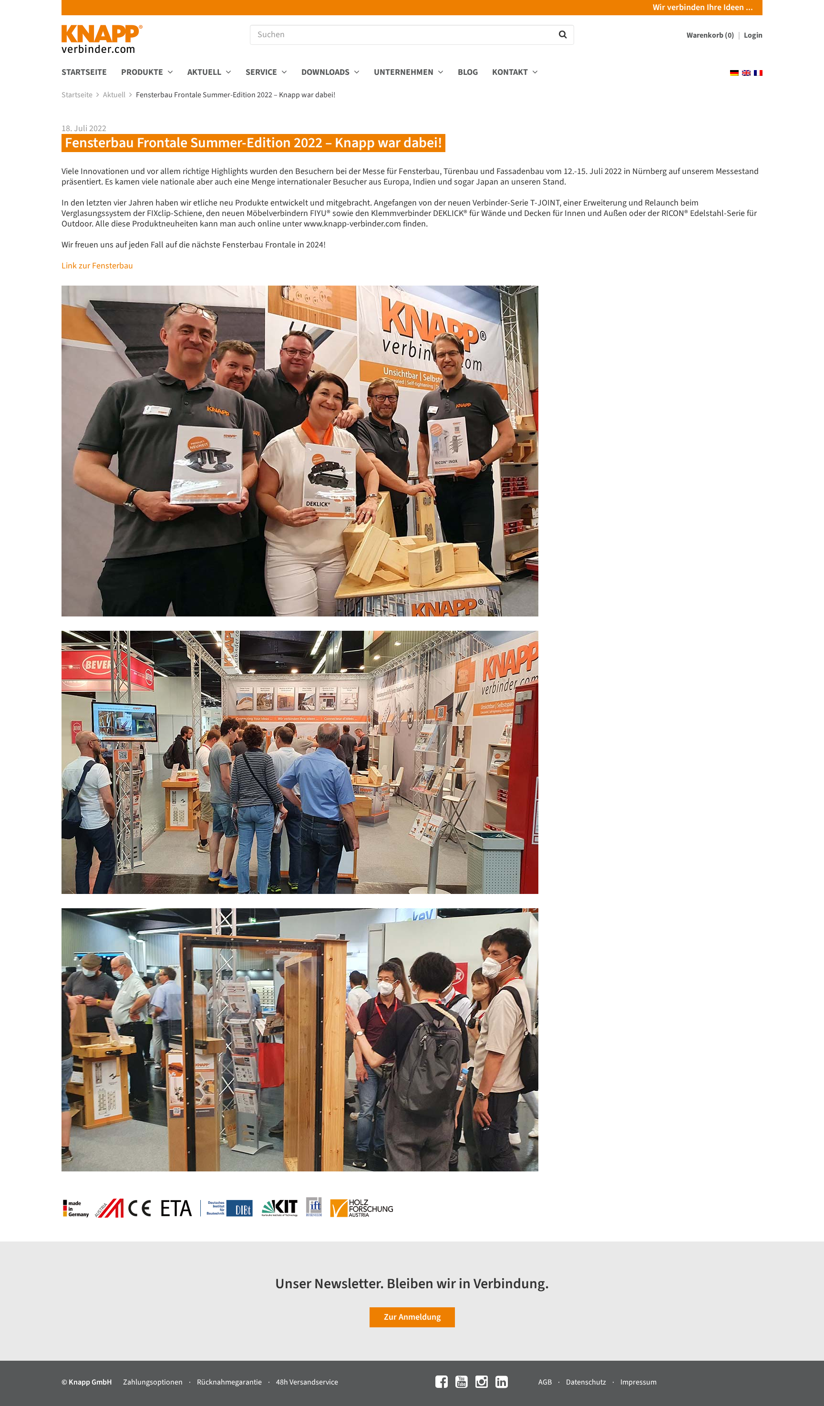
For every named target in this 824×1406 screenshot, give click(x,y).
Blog (468, 72)
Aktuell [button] (205, 72)
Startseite (84, 72)
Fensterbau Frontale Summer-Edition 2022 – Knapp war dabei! (236, 95)
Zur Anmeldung (412, 1317)
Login (753, 35)
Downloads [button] (326, 72)
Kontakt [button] (511, 72)
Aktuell (115, 95)
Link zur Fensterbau (97, 266)
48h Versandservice (307, 1382)
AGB (545, 1382)
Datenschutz (587, 1382)
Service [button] (262, 72)
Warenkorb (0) (711, 35)
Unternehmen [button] (404, 72)
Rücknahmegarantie (230, 1382)
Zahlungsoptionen (153, 1382)
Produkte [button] (143, 72)
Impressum (638, 1382)
